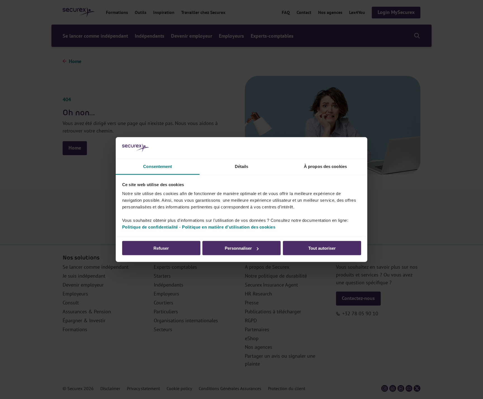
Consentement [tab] (157, 166)
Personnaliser (238, 248)
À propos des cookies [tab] (325, 166)
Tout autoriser (322, 248)
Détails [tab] (241, 166)
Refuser (161, 248)
